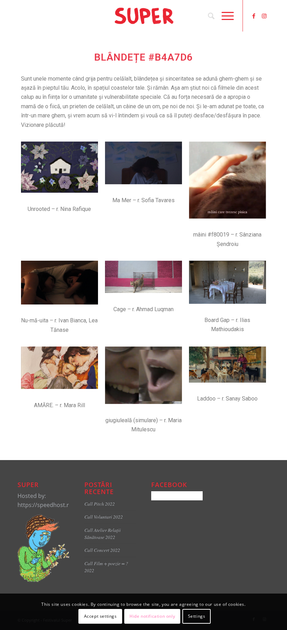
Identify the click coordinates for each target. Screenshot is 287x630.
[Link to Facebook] (253, 16)
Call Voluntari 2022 (103, 516)
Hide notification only (152, 616)
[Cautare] (208, 16)
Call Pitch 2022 (99, 503)
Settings (196, 616)
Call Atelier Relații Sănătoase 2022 (102, 533)
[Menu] (224, 16)
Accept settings (100, 616)
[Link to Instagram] (264, 16)
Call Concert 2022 (102, 550)
